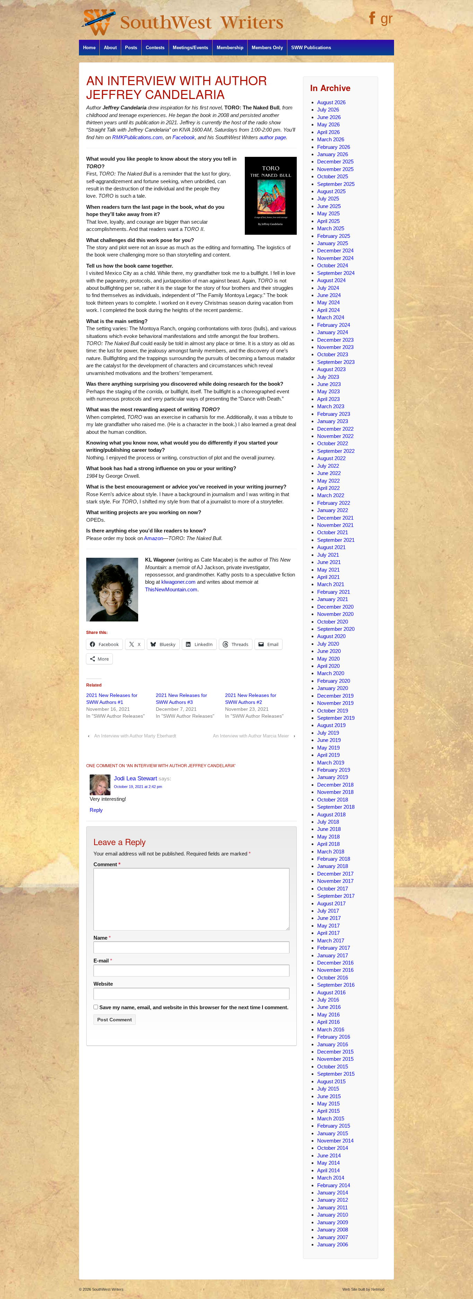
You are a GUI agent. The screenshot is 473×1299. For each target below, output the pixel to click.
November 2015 (335, 1059)
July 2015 (328, 1089)
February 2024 (333, 325)
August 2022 (331, 458)
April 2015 (328, 1111)
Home (89, 47)
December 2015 (335, 1052)
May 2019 (328, 748)
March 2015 (330, 1118)
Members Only (267, 47)
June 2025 (329, 206)
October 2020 (332, 622)
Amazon (153, 538)
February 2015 (333, 1126)
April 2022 (328, 488)
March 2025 (330, 228)
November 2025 (335, 169)
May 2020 (328, 659)
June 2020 (329, 651)
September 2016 (336, 985)
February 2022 (333, 503)
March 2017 (330, 940)
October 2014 (332, 1148)
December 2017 (335, 874)
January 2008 (332, 1230)
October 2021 (332, 532)
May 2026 (328, 124)
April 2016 (328, 1022)
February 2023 (333, 414)
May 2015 (328, 1104)
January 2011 (332, 1207)
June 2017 (329, 918)
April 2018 (328, 844)
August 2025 (331, 191)
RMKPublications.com (137, 137)
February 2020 (333, 681)
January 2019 (332, 777)
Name (100, 938)
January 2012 (332, 1200)
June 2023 (329, 384)
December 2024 (335, 250)
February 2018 (333, 859)
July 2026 (328, 110)
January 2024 (332, 332)
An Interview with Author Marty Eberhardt (135, 735)
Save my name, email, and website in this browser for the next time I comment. (193, 1007)
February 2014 (333, 1185)
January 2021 (332, 599)
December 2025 (335, 161)
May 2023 (328, 391)
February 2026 (333, 147)
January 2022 (332, 510)
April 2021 (328, 577)
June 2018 (329, 829)
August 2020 (331, 636)
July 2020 (328, 644)
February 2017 (333, 948)
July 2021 (328, 555)
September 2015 (336, 1074)
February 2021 (333, 592)
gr (387, 18)
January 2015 (332, 1133)
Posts (131, 47)
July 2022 (328, 466)
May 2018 (328, 837)
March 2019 (330, 762)
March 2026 (330, 139)
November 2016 (335, 970)
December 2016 (335, 963)
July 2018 (328, 822)
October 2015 (332, 1066)
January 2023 (332, 421)
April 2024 (328, 310)
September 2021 (336, 540)
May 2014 (328, 1163)
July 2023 (328, 377)
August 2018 (331, 814)
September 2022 (336, 451)
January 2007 (332, 1237)
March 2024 (330, 317)
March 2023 (330, 406)
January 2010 (332, 1215)
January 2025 (332, 243)
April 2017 (328, 933)
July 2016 (328, 1000)
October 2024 (332, 265)
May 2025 (328, 213)
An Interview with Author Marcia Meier (251, 735)
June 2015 (329, 1096)
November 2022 (335, 436)
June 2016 (329, 1007)
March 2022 (330, 495)
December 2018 (335, 785)
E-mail (101, 961)
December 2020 (335, 607)
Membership (230, 47)
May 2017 (328, 926)
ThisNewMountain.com (171, 589)
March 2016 (330, 1029)
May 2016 (328, 1015)
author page (272, 137)
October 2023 (332, 354)
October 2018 (332, 800)
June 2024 (329, 295)
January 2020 (332, 688)
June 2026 (329, 117)
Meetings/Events (190, 47)
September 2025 (336, 184)
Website (103, 984)
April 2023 (328, 399)
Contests (155, 47)
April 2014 (328, 1170)
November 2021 (335, 525)
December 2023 (335, 340)
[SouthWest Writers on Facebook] (371, 22)
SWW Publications (311, 47)
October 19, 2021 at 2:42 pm (138, 787)
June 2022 (329, 473)
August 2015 (331, 1081)
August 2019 (331, 725)
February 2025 (333, 236)
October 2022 (332, 443)
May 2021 (328, 570)
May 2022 (328, 481)
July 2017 (328, 911)
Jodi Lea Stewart (135, 778)
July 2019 (328, 733)
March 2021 (330, 584)
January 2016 (332, 1044)
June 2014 (329, 1155)
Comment (107, 864)
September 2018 (336, 807)
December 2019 (335, 696)
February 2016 (333, 1037)
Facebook (183, 137)
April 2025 (328, 221)
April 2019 (328, 755)
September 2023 (336, 362)
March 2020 (330, 673)
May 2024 (328, 302)
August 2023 (331, 369)
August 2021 (331, 547)
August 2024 (331, 280)
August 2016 (331, 992)
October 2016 (332, 977)
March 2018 (330, 851)
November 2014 (335, 1141)
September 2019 (336, 718)
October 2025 (332, 176)
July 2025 (328, 198)
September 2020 (336, 629)
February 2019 (333, 770)
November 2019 (335, 703)
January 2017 (332, 955)
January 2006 (332, 1244)
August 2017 (331, 903)
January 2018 (332, 866)
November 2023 (335, 347)
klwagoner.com (178, 582)
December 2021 (335, 518)
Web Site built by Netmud (363, 1289)
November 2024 (335, 258)
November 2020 (335, 614)
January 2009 (332, 1222)
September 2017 (336, 896)
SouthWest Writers (107, 1289)
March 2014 (330, 1178)
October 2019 (332, 711)
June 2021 (329, 562)
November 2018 (335, 792)
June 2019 (329, 740)
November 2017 (335, 881)
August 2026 (331, 102)
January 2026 (332, 154)
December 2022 (335, 429)
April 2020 (328, 666)
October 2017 (332, 889)
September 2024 (336, 273)
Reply (96, 810)
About (110, 47)
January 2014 (332, 1192)
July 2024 (328, 288)
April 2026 (328, 132)
